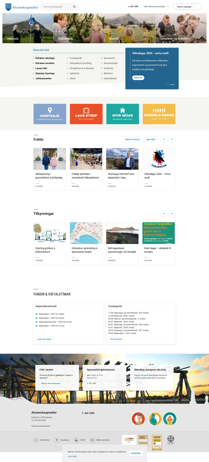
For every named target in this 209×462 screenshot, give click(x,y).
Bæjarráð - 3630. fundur (121, 316)
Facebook (65, 440)
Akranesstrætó (111, 63)
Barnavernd (109, 58)
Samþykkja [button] (136, 453)
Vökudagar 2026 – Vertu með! (157, 175)
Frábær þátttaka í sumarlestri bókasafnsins (85, 175)
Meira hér (138, 78)
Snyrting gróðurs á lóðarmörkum (45, 250)
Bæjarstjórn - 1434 (51, 326)
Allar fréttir (150, 139)
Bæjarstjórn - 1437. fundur (122, 333)
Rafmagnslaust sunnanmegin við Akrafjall (122, 250)
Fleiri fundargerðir (116, 339)
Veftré (82, 440)
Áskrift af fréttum (132, 139)
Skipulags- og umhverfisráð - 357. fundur (128, 330)
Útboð (72, 78)
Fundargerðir (76, 58)
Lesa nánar (72, 456)
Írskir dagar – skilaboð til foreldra (157, 250)
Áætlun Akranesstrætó (50, 383)
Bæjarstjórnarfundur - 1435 (55, 322)
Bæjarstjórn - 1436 (51, 318)
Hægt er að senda (141, 375)
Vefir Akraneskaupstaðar (154, 6)
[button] (164, 139)
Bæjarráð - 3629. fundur (121, 322)
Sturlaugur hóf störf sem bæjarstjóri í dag (121, 175)
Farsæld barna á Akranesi (82, 68)
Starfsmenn (44, 440)
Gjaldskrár (74, 73)
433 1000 (89, 413)
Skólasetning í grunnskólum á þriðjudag (48, 175)
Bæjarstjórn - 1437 (51, 314)
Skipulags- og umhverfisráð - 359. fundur (128, 313)
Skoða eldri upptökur (44, 339)
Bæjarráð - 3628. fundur (121, 327)
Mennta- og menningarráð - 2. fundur (126, 319)
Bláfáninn (108, 73)
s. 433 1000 (133, 6)
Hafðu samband (102, 440)
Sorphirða (108, 68)
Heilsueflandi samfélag (80, 63)
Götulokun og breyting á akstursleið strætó (84, 250)
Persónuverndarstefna (40, 426)
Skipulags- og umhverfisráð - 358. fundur (128, 324)
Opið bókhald (110, 78)
